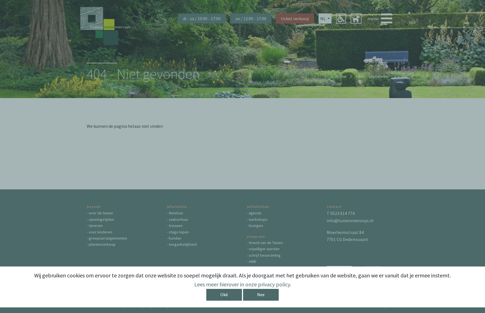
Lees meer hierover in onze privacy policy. (242, 284)
